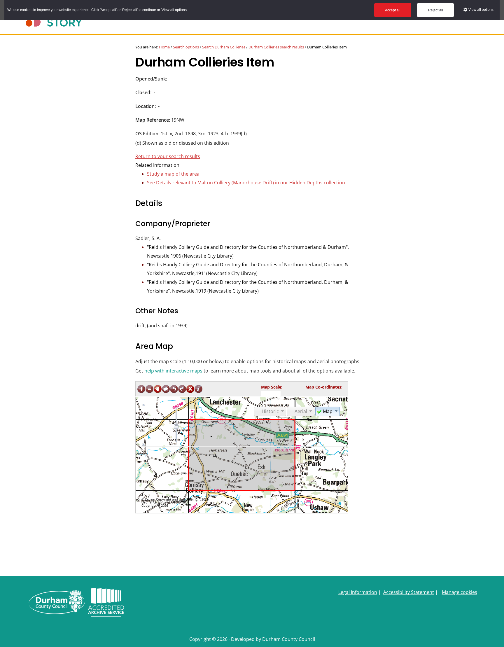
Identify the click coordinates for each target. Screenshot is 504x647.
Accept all (392, 10)
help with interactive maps (173, 371)
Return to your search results (167, 156)
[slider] (176, 426)
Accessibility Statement (408, 592)
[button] (327, 411)
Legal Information (357, 592)
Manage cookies (459, 592)
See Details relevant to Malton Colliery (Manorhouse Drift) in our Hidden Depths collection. (246, 182)
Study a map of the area (173, 174)
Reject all (435, 10)
